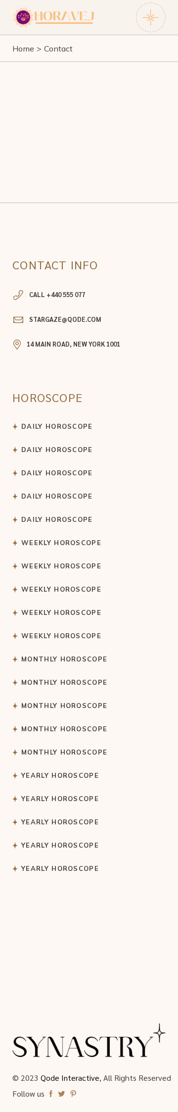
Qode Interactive (70, 1077)
